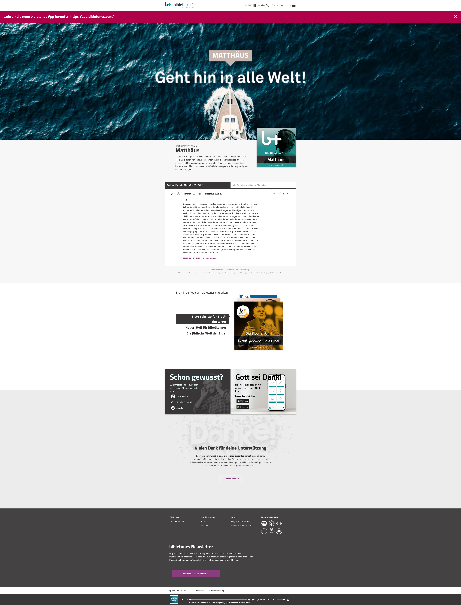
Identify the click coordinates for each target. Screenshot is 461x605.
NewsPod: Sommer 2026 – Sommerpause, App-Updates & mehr (216, 602)
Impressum (200, 590)
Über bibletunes (207, 517)
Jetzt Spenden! (231, 478)
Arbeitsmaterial (177, 521)
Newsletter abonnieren (196, 573)
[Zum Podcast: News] (174, 603)
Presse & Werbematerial (242, 525)
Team (202, 521)
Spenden (204, 525)
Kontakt (234, 517)
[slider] (218, 600)
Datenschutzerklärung (216, 590)
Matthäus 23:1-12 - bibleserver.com (200, 258)
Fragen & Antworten (240, 521)
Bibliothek (174, 517)
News (248, 602)
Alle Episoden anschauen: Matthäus (249, 185)
